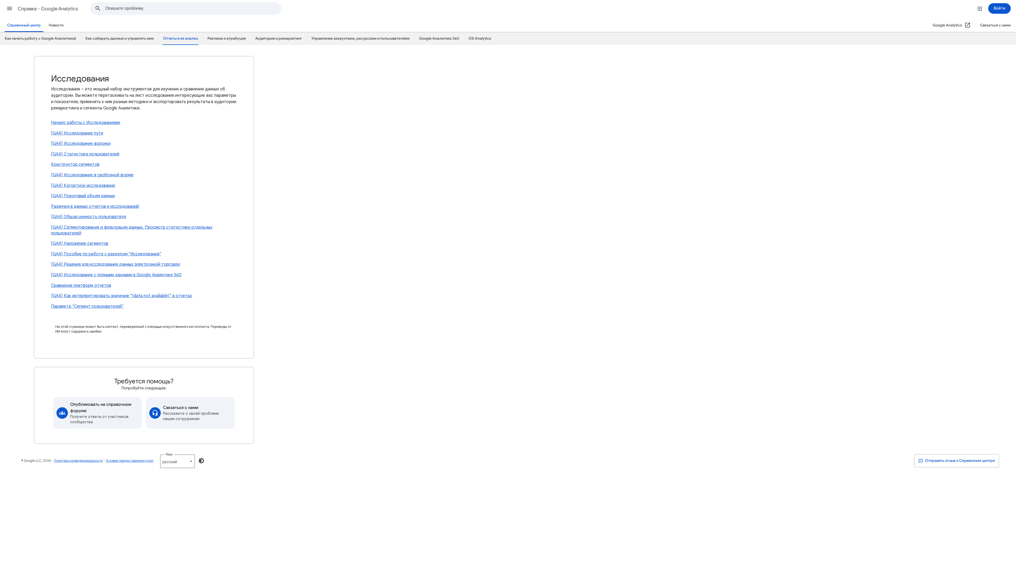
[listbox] (177, 461)
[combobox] (193, 8)
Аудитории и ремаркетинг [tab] (278, 38)
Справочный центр (24, 25)
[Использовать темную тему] (201, 460)
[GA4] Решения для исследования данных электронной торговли (115, 264)
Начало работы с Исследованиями (85, 122)
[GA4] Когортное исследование (83, 185)
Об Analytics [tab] (480, 38)
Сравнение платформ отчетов (81, 285)
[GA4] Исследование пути (77, 133)
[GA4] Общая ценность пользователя (88, 216)
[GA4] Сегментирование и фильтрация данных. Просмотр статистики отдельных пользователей (131, 230)
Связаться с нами (995, 25)
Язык (169, 454)
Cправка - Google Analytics (48, 9)
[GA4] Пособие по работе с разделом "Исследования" (106, 254)
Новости (56, 25)
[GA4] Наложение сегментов (79, 243)
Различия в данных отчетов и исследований (95, 206)
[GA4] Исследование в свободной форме (92, 175)
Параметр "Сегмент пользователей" (87, 306)
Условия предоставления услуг (130, 461)
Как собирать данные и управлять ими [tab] (119, 38)
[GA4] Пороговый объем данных (83, 196)
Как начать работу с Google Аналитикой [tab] (40, 38)
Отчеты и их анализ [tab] (180, 38)
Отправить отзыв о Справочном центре (959, 460)
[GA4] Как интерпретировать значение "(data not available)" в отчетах (121, 295)
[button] (9, 8)
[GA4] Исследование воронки (81, 143)
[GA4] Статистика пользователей (85, 154)
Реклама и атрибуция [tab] (226, 38)
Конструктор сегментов (75, 164)
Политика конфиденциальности (78, 461)
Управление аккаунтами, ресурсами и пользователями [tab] (360, 38)
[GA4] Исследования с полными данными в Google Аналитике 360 (116, 275)
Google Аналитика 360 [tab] (439, 38)
